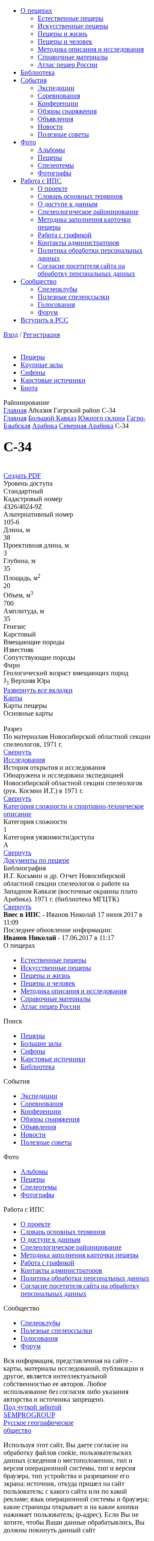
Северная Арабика (86, 425)
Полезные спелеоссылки (74, 296)
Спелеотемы (56, 165)
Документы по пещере (36, 860)
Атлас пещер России (68, 64)
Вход (10, 334)
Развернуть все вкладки (38, 690)
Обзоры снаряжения (67, 111)
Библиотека (38, 72)
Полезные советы (63, 134)
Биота (29, 388)
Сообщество (38, 281)
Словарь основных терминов (80, 196)
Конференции (58, 103)
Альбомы (51, 149)
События (34, 80)
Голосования (56, 304)
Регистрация (41, 334)
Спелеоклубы (57, 289)
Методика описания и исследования (91, 49)
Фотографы (54, 173)
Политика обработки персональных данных (85, 1278)
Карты (12, 698)
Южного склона (101, 418)
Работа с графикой (65, 235)
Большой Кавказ (52, 418)
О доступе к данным (68, 204)
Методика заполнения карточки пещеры (80, 1255)
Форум (48, 312)
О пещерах (36, 10)
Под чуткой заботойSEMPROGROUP (32, 1410)
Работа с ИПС (41, 180)
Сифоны (33, 372)
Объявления (55, 119)
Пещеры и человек (65, 41)
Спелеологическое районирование (88, 211)
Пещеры (50, 157)
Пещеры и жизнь (62, 33)
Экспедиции (56, 88)
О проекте (53, 188)
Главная (15, 410)
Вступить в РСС (44, 320)
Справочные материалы (73, 57)
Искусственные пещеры (73, 26)
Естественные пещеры (71, 18)
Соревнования (59, 95)
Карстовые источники (53, 380)
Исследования (24, 759)
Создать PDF (22, 475)
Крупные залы (42, 364)
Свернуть (17, 752)
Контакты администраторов (78, 242)
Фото (28, 142)
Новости (50, 126)
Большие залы (41, 1043)
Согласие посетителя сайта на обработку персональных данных (86, 269)
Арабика (44, 425)
